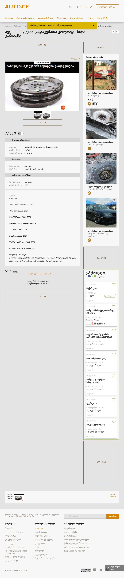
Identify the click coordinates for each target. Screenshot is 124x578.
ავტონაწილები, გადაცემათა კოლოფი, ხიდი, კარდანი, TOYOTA (101, 186)
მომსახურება (70, 536)
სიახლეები (10, 543)
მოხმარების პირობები (15, 547)
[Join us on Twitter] (100, 569)
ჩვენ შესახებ (10, 536)
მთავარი (9, 18)
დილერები (40, 543)
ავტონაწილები (30, 26)
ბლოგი (90, 18)
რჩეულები (61, 18)
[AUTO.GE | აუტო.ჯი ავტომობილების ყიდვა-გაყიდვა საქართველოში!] (17, 8)
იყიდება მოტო (11, 560)
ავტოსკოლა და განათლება (76, 547)
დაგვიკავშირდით (45, 18)
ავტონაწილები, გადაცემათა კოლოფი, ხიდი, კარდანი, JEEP (101, 93)
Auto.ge (24, 570)
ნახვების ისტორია (113, 495)
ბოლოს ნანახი (76, 18)
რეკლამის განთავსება (45, 558)
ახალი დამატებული (25, 18)
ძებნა (37, 547)
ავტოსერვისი (41, 532)
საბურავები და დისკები (74, 551)
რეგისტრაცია (41, 554)
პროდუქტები (102, 18)
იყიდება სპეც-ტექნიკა (44, 539)
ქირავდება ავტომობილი (75, 543)
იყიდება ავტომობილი (15, 557)
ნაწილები (18, 26)
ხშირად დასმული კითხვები (76, 539)
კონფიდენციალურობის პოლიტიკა (16, 552)
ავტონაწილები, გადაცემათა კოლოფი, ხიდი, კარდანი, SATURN (101, 142)
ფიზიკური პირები (42, 536)
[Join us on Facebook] (94, 569)
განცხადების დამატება (107, 7)
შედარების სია (116, 568)
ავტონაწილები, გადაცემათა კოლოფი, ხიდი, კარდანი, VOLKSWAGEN (101, 231)
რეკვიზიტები (69, 528)
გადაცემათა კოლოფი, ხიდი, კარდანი (53, 26)
